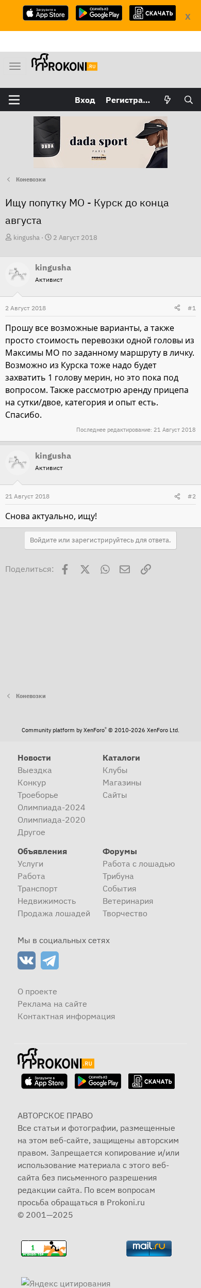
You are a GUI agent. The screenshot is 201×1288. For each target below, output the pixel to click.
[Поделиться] (177, 308)
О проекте (37, 991)
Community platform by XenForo (100, 730)
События (120, 888)
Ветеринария (128, 901)
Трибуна (118, 876)
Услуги (30, 863)
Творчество (125, 913)
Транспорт (38, 888)
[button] (14, 99)
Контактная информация (66, 1016)
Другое (31, 832)
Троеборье (38, 795)
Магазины (122, 782)
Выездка (35, 770)
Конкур (32, 782)
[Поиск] (188, 99)
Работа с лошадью (139, 863)
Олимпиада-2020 (52, 819)
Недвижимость (47, 901)
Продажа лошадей (54, 913)
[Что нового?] (167, 99)
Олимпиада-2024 (52, 807)
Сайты (115, 795)
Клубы (115, 770)
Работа (31, 876)
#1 (192, 308)
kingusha (26, 237)
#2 (192, 496)
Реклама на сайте (52, 1003)
